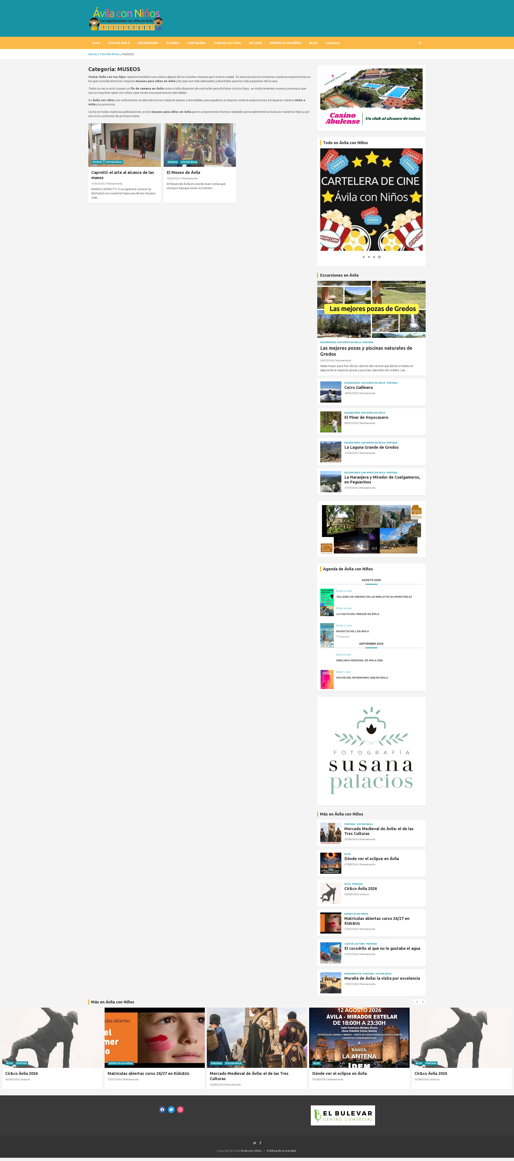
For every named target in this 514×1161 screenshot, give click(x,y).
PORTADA (367, 342)
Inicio (96, 43)
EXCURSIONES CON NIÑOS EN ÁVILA (340, 342)
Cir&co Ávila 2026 (360, 888)
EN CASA (255, 43)
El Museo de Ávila (183, 172)
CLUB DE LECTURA (227, 43)
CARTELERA (196, 43)
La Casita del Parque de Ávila (357, 614)
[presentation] (417, 1002)
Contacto (333, 43)
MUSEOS (97, 162)
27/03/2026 (351, 487)
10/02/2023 (173, 178)
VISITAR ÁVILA (119, 43)
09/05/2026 (351, 423)
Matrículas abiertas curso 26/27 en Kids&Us (148, 1073)
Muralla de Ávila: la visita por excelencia (382, 978)
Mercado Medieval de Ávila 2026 (359, 660)
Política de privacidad (281, 1150)
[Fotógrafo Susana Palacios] (371, 702)
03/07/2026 (326, 360)
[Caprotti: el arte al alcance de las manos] (124, 145)
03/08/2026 (351, 894)
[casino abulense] (371, 70)
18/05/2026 (351, 393)
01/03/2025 (98, 183)
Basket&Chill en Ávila (352, 631)
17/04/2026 (351, 453)
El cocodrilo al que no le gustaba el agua (382, 948)
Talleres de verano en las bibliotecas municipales (374, 596)
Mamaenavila (114, 183)
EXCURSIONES (148, 43)
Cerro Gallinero (358, 387)
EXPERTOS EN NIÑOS (285, 43)
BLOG (313, 43)
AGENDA (172, 43)
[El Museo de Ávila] (199, 145)
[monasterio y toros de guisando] (371, 506)
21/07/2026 (351, 954)
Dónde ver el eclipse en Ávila (371, 858)
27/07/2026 (351, 929)
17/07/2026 (351, 984)
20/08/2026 (351, 839)
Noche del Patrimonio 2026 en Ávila (362, 677)
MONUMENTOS (353, 973)
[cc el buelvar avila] (343, 1107)
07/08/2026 (351, 864)
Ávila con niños (251, 1150)
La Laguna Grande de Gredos (371, 447)
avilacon (364, 894)
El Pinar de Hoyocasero (366, 417)
